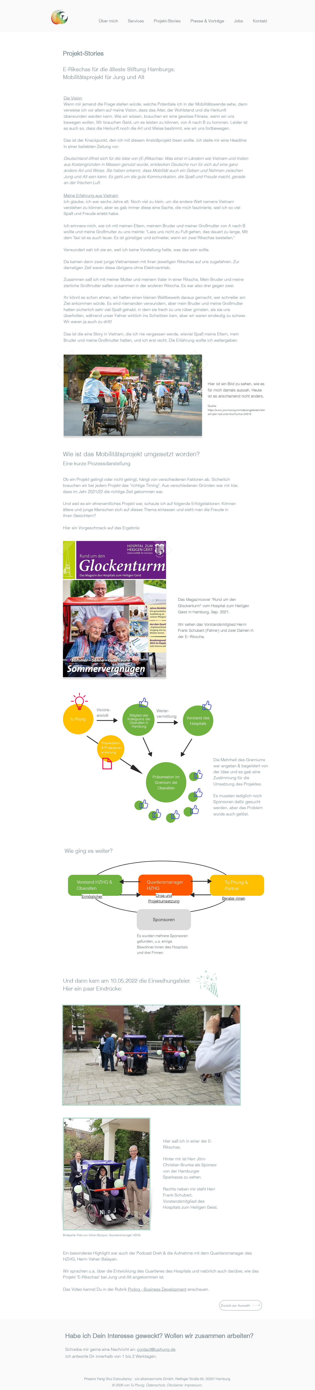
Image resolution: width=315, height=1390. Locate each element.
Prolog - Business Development (157, 1289)
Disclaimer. (175, 1385)
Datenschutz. (155, 1385)
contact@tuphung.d (155, 1349)
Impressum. (193, 1385)
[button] (134, 21)
